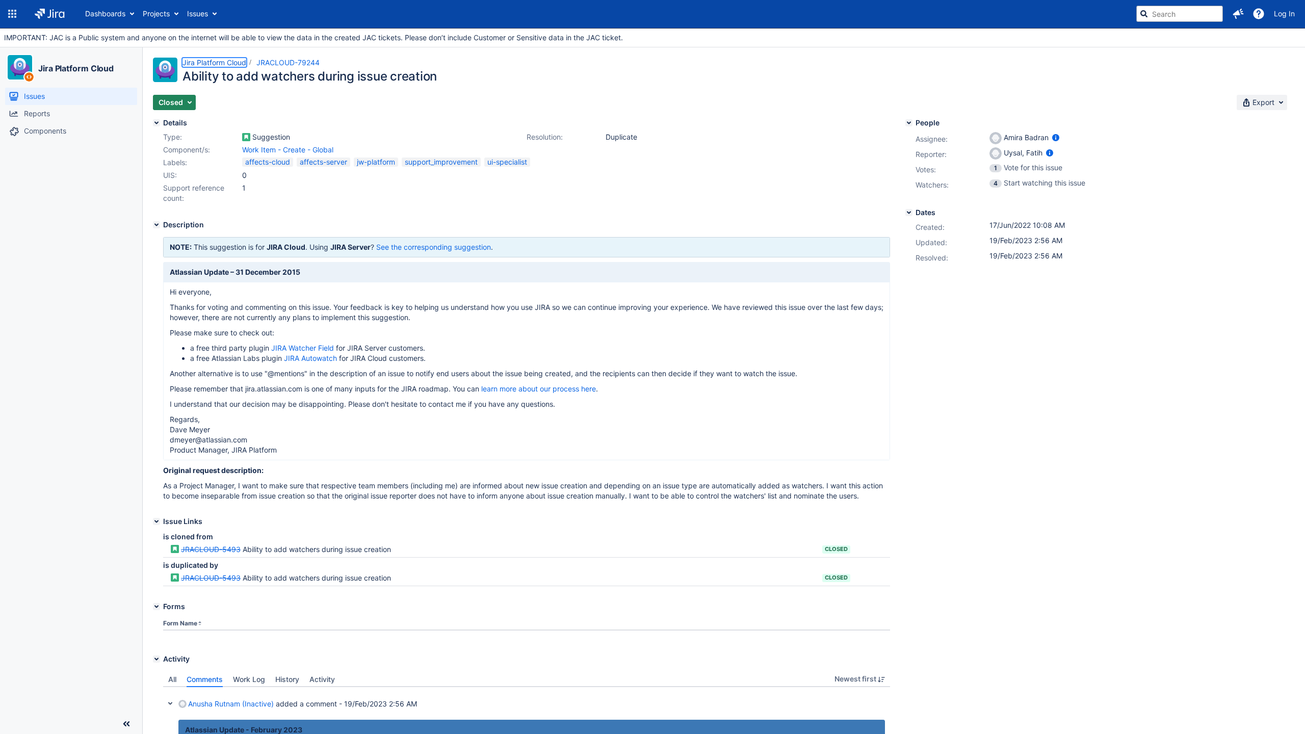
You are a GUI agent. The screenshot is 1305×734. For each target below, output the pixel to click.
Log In (1284, 13)
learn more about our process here (538, 388)
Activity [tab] (322, 679)
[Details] (156, 122)
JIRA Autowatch (310, 358)
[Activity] (156, 659)
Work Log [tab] (249, 679)
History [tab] (287, 679)
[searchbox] (1179, 14)
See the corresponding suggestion (433, 247)
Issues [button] (197, 13)
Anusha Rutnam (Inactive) (231, 703)
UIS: (170, 175)
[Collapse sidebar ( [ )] (126, 723)
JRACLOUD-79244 (288, 62)
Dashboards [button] (105, 13)
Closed (836, 549)
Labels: (175, 162)
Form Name (180, 623)
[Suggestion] (246, 137)
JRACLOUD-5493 (211, 549)
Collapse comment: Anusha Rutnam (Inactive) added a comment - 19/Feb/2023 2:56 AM (170, 703)
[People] (908, 122)
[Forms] (156, 606)
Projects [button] (156, 13)
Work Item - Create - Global (287, 149)
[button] (12, 14)
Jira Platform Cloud (76, 68)
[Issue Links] (156, 521)
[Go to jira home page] (50, 14)
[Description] (156, 224)
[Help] (1258, 14)
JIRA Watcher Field (302, 348)
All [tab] (172, 679)
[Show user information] (1056, 137)
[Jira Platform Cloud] (20, 67)
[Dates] (908, 212)
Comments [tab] (205, 679)
